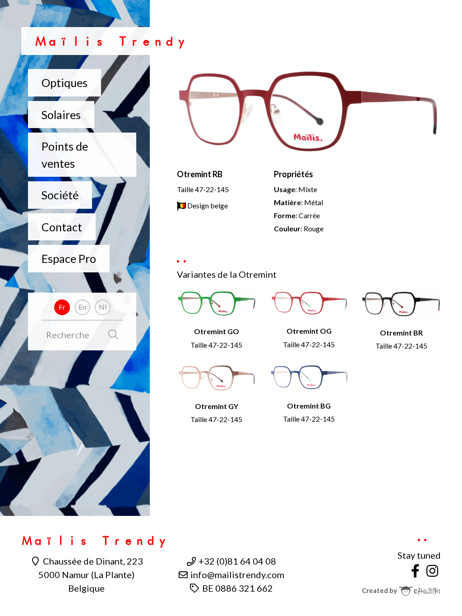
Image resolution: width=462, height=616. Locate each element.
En (82, 307)
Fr (62, 307)
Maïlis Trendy (111, 41)
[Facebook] (415, 570)
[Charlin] (419, 590)
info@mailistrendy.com (236, 574)
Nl (102, 307)
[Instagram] (432, 570)
